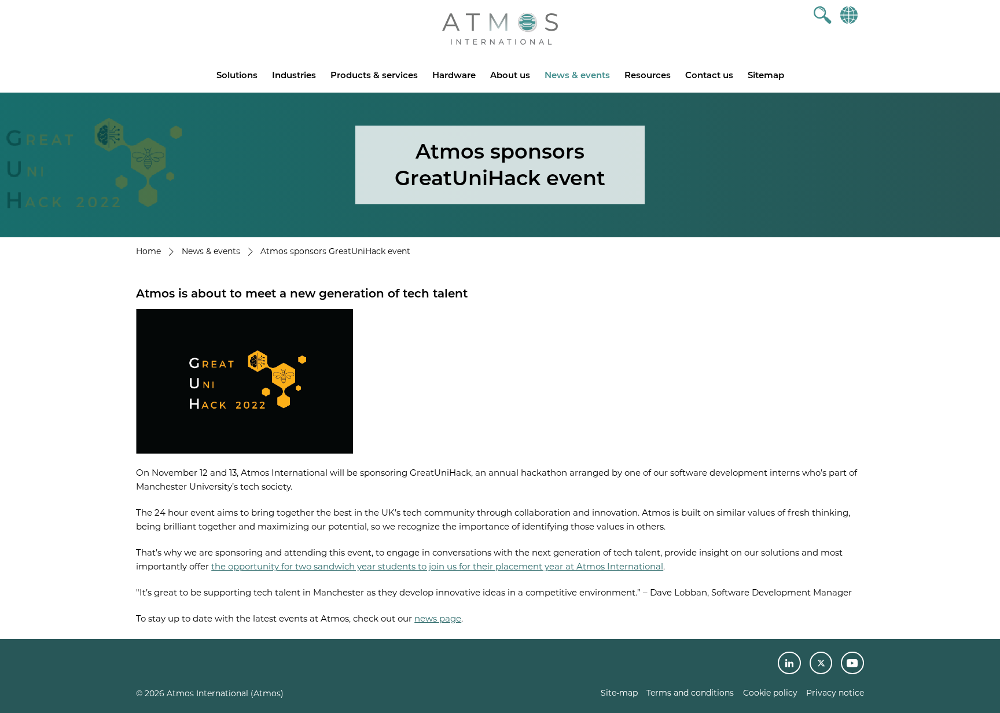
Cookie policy (770, 693)
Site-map (619, 693)
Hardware (454, 74)
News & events (577, 74)
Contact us (709, 74)
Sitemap (766, 74)
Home (148, 251)
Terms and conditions (690, 693)
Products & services (374, 74)
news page (437, 618)
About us (510, 74)
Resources (647, 74)
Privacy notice (835, 693)
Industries (294, 74)
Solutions (237, 74)
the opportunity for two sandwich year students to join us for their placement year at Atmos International (437, 566)
